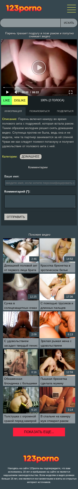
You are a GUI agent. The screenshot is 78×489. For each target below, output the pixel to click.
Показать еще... (39, 432)
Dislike (20, 100)
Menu (71, 8)
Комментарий (14, 191)
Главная (24, 8)
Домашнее (30, 156)
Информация (13, 111)
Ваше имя (11, 176)
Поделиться (65, 111)
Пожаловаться (39, 111)
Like (6, 100)
